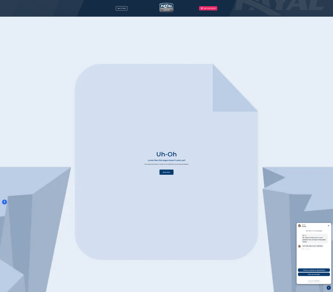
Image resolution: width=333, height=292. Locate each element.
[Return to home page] (166, 8)
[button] (121, 8)
